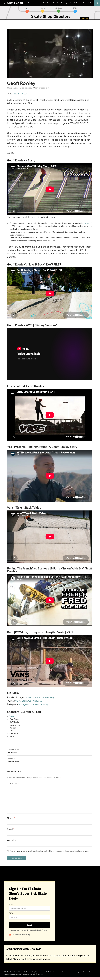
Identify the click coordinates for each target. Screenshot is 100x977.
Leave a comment (42, 88)
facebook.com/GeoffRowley (39, 697)
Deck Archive (32, 3)
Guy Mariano (13, 751)
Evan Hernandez (13, 759)
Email (10, 829)
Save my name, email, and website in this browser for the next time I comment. (50, 851)
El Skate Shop (13, 2)
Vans (12, 716)
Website (11, 840)
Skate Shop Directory (60, 3)
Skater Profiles (88, 3)
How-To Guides (45, 3)
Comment (13, 783)
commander (27, 88)
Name (11, 818)
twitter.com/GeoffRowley (28, 700)
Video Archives (75, 3)
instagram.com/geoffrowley (33, 704)
